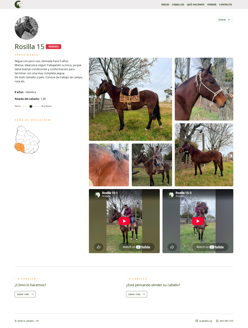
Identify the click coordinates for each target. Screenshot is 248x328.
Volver (222, 19)
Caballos (178, 4)
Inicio (165, 4)
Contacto (225, 4)
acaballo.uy (205, 320)
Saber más (23, 294)
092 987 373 (226, 320)
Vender (211, 4)
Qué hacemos (195, 4)
